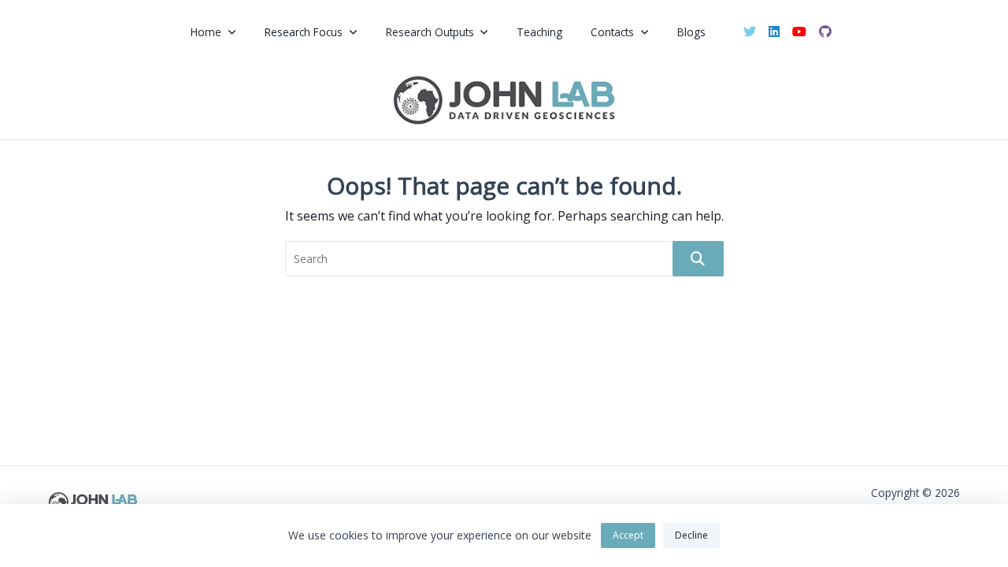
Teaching (539, 31)
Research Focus (304, 31)
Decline (691, 535)
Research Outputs (430, 31)
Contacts (612, 31)
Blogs (691, 31)
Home (206, 31)
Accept (628, 535)
